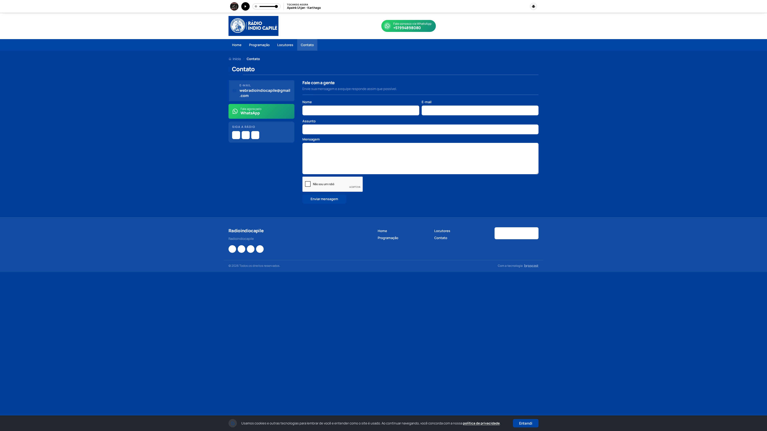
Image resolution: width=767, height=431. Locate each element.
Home (236, 45)
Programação (259, 45)
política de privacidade (481, 423)
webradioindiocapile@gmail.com (264, 93)
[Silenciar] (256, 6)
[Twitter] (255, 135)
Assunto (309, 121)
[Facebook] (246, 135)
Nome (307, 102)
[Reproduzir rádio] (245, 6)
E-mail (426, 102)
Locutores (285, 45)
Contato (307, 45)
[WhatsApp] (250, 249)
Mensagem (311, 139)
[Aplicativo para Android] (533, 6)
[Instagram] (236, 135)
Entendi (525, 423)
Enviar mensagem (324, 199)
